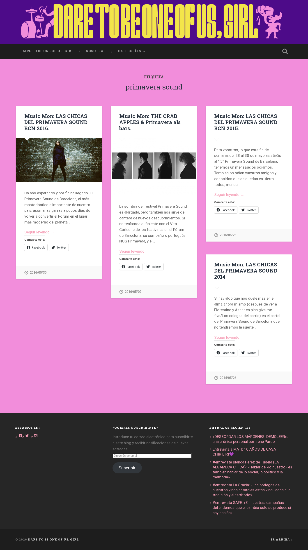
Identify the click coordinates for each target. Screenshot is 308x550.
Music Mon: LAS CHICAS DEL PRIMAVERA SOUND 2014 (245, 270)
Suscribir (127, 467)
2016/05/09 (133, 292)
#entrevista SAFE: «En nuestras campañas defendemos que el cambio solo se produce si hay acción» (252, 507)
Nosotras (96, 51)
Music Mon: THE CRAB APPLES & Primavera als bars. (150, 122)
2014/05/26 (228, 378)
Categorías (129, 51)
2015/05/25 (228, 235)
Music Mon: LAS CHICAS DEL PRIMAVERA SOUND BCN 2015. (245, 122)
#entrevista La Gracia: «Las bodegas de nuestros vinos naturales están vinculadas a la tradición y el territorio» (251, 490)
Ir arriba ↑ (282, 539)
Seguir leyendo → (39, 232)
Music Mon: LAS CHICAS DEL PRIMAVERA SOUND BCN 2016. (55, 122)
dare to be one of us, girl (47, 51)
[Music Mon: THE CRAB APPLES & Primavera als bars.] (154, 166)
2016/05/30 (38, 273)
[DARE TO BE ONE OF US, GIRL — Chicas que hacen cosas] (153, 22)
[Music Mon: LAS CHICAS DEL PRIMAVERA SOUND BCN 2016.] (59, 160)
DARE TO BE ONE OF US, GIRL (53, 539)
